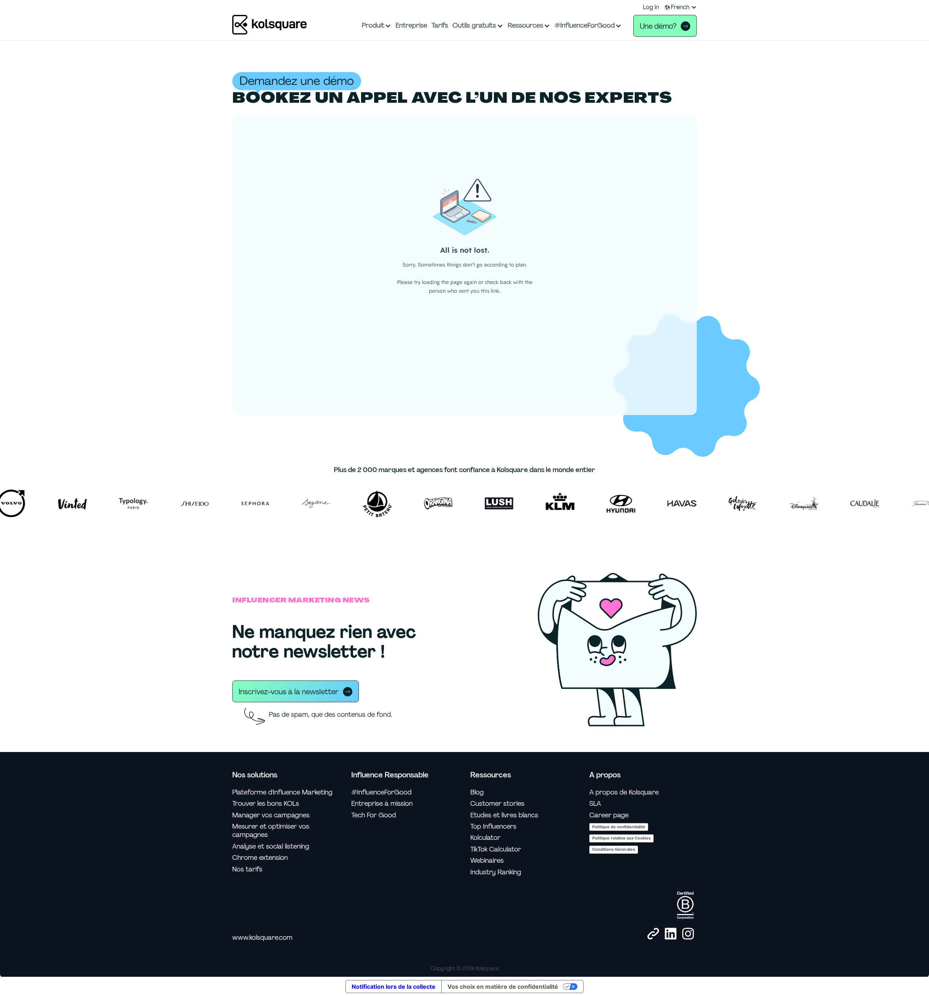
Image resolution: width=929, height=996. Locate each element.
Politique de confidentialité (618, 826)
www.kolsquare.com (262, 938)
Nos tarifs (247, 869)
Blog (477, 792)
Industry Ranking (495, 872)
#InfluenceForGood (381, 792)
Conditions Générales (613, 849)
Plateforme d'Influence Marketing (282, 792)
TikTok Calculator (495, 849)
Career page (609, 815)
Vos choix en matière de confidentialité (502, 986)
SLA (595, 804)
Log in (651, 7)
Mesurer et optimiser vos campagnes (270, 830)
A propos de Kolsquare (624, 792)
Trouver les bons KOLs (265, 804)
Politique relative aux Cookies (621, 838)
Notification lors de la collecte (393, 986)
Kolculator (485, 838)
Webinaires (487, 861)
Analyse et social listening (270, 846)
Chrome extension (260, 858)
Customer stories (497, 804)
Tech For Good (373, 815)
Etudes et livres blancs (504, 815)
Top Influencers (493, 826)
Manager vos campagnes (271, 815)
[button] (681, 7)
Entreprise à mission (382, 804)
